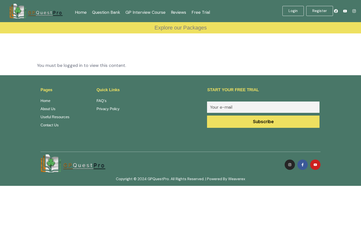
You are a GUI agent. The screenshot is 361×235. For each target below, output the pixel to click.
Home (81, 12)
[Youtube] (345, 11)
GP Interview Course (145, 12)
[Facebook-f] (302, 165)
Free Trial (201, 12)
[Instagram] (354, 11)
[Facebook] (336, 11)
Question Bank (106, 12)
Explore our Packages (180, 28)
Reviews (178, 12)
